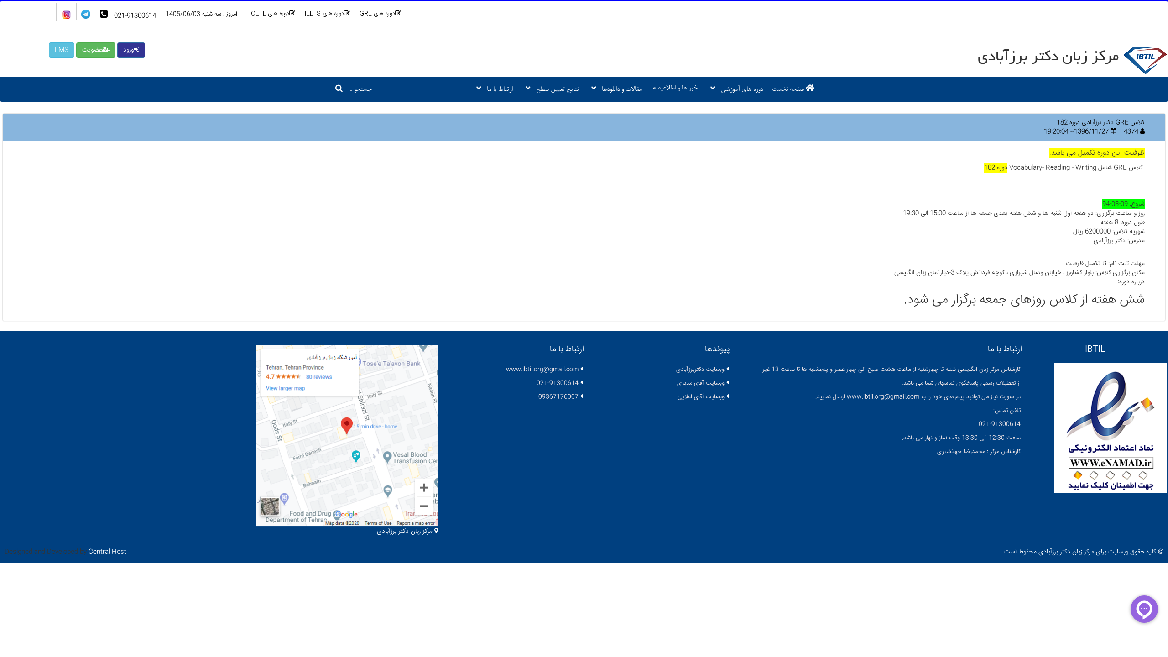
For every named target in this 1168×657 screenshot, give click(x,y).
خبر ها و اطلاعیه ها (674, 88)
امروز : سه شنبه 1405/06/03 (201, 14)
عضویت (92, 50)
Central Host (107, 552)
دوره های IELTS (324, 14)
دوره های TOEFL (268, 14)
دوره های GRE (377, 14)
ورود (128, 50)
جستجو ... (357, 90)
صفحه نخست (789, 90)
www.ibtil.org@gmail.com (542, 369)
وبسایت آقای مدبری (701, 383)
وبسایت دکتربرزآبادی (700, 369)
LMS (61, 50)
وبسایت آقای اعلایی (701, 397)
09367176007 (558, 397)
